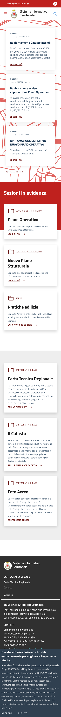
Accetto (6, 713)
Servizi (19, 298)
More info (6, 708)
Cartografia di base (26, 369)
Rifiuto (22, 713)
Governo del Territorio (29, 210)
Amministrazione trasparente (24, 605)
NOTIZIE (8, 595)
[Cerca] (55, 14)
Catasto (8, 587)
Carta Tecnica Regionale (17, 582)
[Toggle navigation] (5, 14)
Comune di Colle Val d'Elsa (18, 3)
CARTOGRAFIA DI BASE (17, 577)
